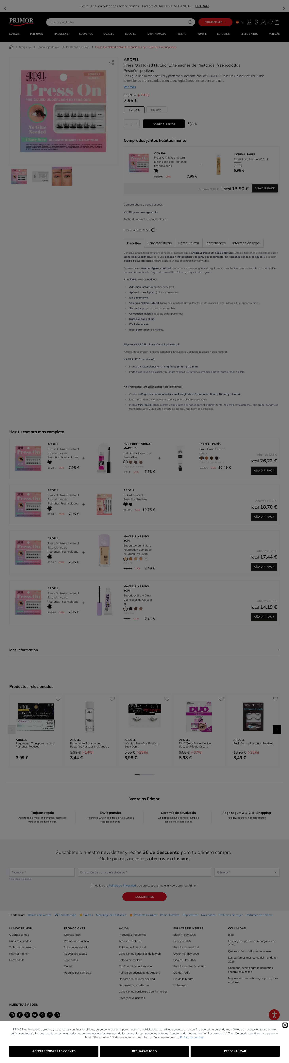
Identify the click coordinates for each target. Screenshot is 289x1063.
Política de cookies (191, 1037)
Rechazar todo (144, 1051)
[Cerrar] (285, 1025)
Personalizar (235, 1051)
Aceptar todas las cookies (54, 1051)
